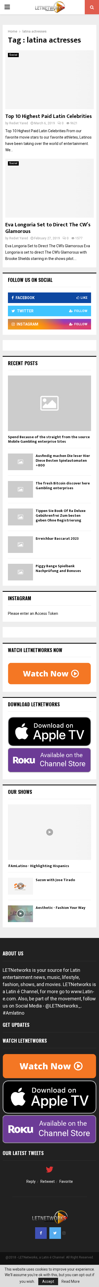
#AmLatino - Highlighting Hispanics (38, 866)
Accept (48, 1281)
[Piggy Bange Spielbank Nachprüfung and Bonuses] (20, 572)
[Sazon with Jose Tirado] (20, 886)
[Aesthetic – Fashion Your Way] (20, 913)
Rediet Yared (18, 123)
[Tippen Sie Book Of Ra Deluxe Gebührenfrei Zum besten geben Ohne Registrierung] (20, 517)
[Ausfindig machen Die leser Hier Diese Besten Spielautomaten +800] (20, 462)
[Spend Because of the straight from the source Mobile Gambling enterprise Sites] (49, 403)
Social (13, 54)
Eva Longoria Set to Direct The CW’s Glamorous (48, 228)
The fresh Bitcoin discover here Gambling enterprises (63, 485)
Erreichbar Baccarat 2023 (57, 538)
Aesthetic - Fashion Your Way (60, 908)
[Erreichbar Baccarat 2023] (20, 544)
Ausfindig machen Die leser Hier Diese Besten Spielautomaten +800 (63, 460)
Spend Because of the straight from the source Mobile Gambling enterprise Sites (49, 439)
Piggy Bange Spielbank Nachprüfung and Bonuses (58, 568)
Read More (71, 1281)
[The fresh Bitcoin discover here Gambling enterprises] (20, 489)
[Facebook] (41, 1233)
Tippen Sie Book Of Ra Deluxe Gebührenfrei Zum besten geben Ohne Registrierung (61, 515)
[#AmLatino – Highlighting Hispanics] (49, 832)
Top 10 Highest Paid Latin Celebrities (48, 116)
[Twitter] (55, 1233)
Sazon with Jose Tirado (55, 880)
